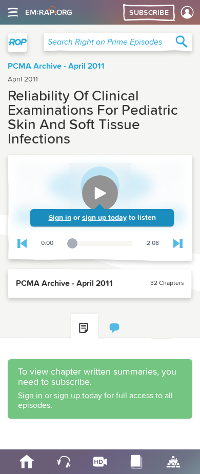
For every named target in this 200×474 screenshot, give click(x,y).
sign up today (104, 217)
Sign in (60, 217)
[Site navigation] (13, 12)
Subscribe (149, 12)
